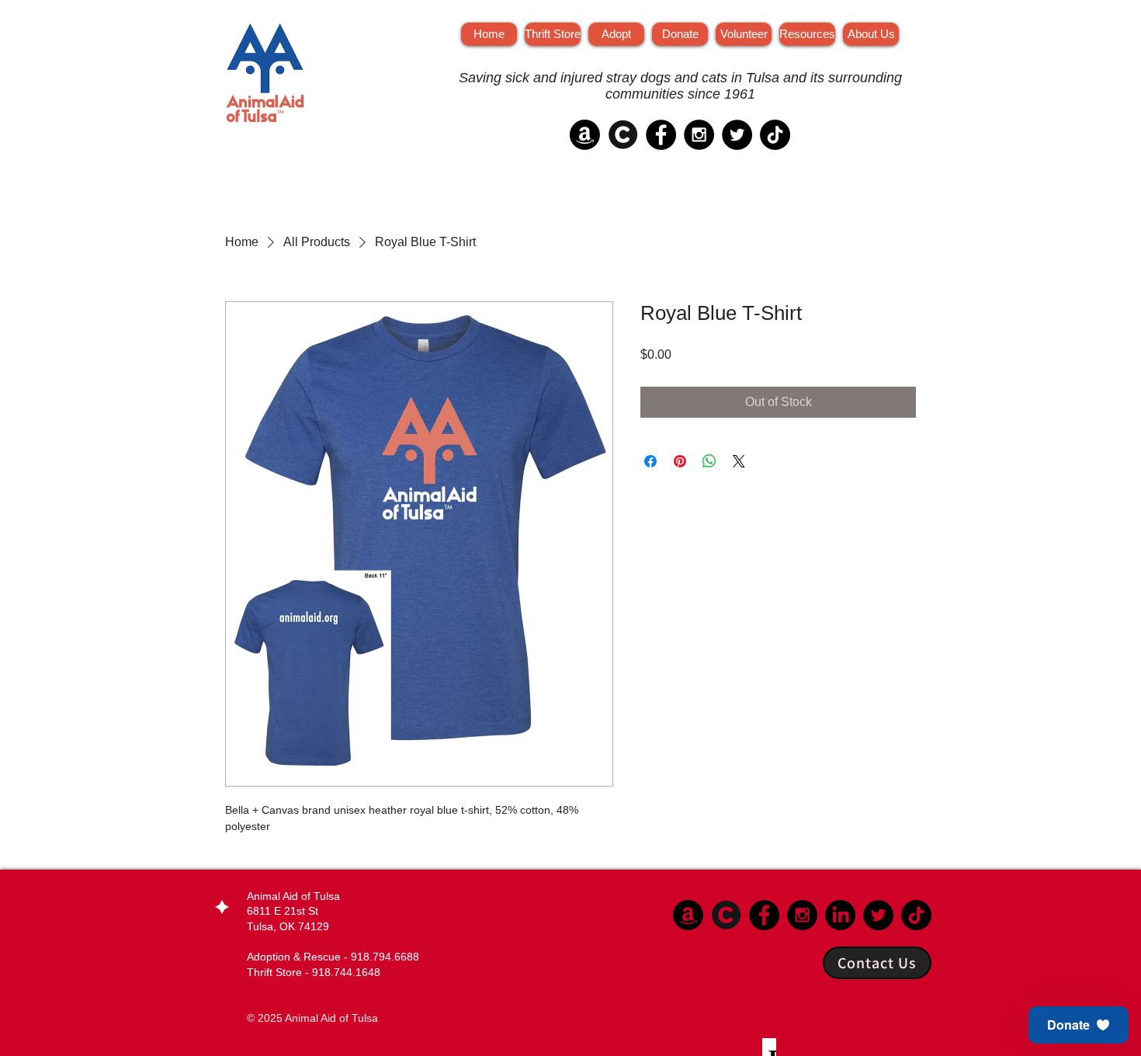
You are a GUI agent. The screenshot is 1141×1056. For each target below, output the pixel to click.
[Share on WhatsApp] (709, 461)
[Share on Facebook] (650, 461)
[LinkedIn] (840, 915)
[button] (1078, 1025)
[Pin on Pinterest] (680, 461)
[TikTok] (775, 135)
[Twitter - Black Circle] (737, 135)
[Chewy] (623, 135)
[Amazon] (585, 135)
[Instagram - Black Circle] (699, 135)
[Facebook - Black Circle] (661, 135)
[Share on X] (739, 461)
